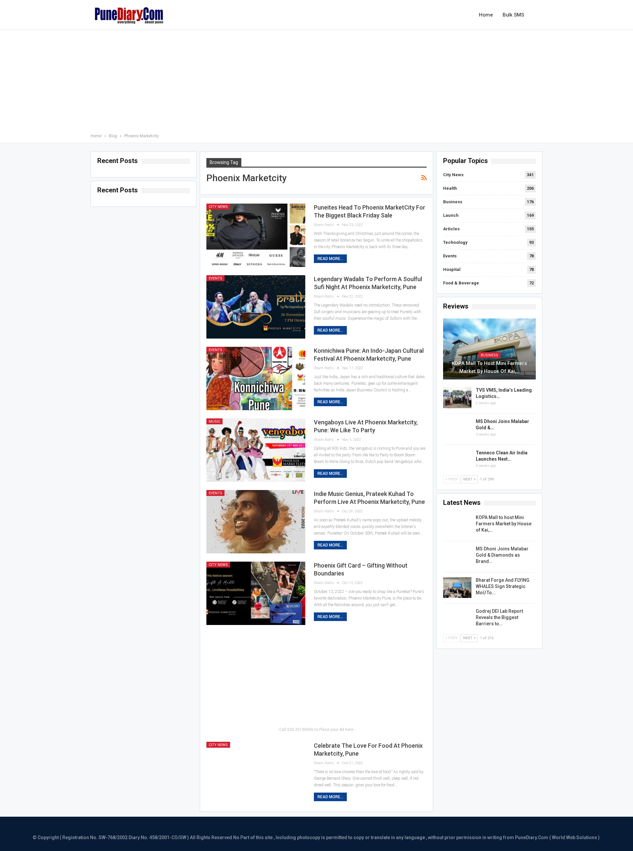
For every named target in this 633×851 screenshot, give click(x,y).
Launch (451, 215)
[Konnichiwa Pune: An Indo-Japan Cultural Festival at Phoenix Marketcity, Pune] (255, 378)
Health (450, 188)
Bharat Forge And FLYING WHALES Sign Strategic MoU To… (502, 586)
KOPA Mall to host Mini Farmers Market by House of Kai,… (489, 367)
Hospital (452, 269)
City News (218, 207)
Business (452, 201)
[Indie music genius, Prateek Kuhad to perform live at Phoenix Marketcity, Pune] (255, 521)
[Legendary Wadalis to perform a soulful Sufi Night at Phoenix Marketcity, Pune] (255, 307)
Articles (451, 228)
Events (215, 278)
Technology (455, 242)
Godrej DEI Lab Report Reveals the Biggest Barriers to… (499, 617)
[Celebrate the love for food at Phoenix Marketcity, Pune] (255, 773)
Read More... (330, 258)
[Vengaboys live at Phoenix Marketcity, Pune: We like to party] (255, 450)
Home (486, 15)
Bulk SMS (513, 15)
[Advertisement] (316, 83)
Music (214, 421)
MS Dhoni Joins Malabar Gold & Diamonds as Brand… (502, 555)
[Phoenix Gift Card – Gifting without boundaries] (255, 593)
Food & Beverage (461, 282)
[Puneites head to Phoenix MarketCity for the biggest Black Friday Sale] (255, 235)
